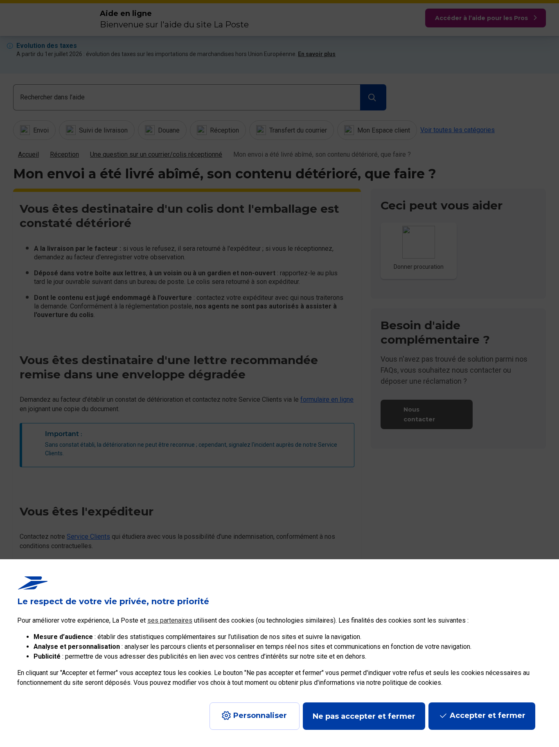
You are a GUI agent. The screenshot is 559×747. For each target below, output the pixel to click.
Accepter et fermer (487, 715)
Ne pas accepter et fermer (364, 716)
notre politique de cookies (403, 682)
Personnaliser (260, 715)
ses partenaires (169, 620)
